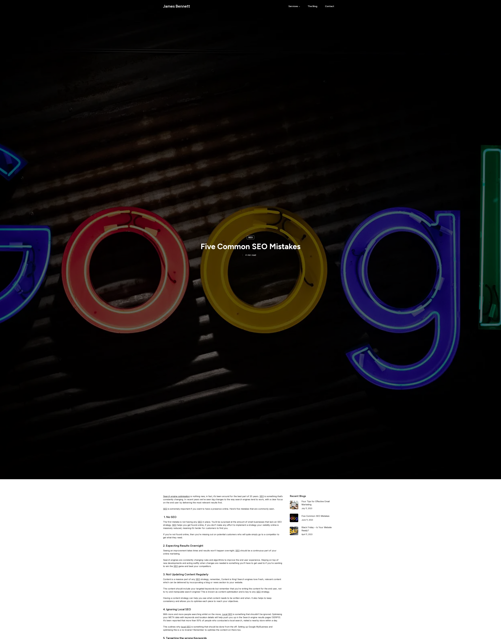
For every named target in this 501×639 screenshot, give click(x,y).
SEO (250, 237)
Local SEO (227, 614)
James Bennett (176, 6)
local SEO (186, 626)
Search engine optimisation (176, 496)
